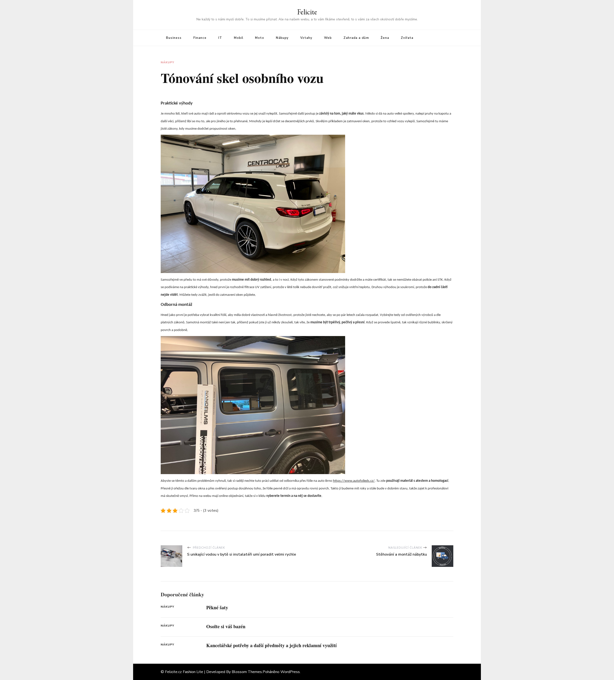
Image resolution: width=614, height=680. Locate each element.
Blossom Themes (247, 671)
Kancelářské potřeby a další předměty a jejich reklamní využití (271, 645)
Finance (200, 38)
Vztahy (306, 38)
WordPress (290, 671)
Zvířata (407, 38)
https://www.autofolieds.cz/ (354, 481)
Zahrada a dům (356, 38)
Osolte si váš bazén (225, 626)
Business (174, 38)
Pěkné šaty (217, 607)
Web (328, 38)
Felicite (307, 12)
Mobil (238, 38)
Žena (385, 38)
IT (220, 38)
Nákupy (282, 38)
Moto (259, 38)
